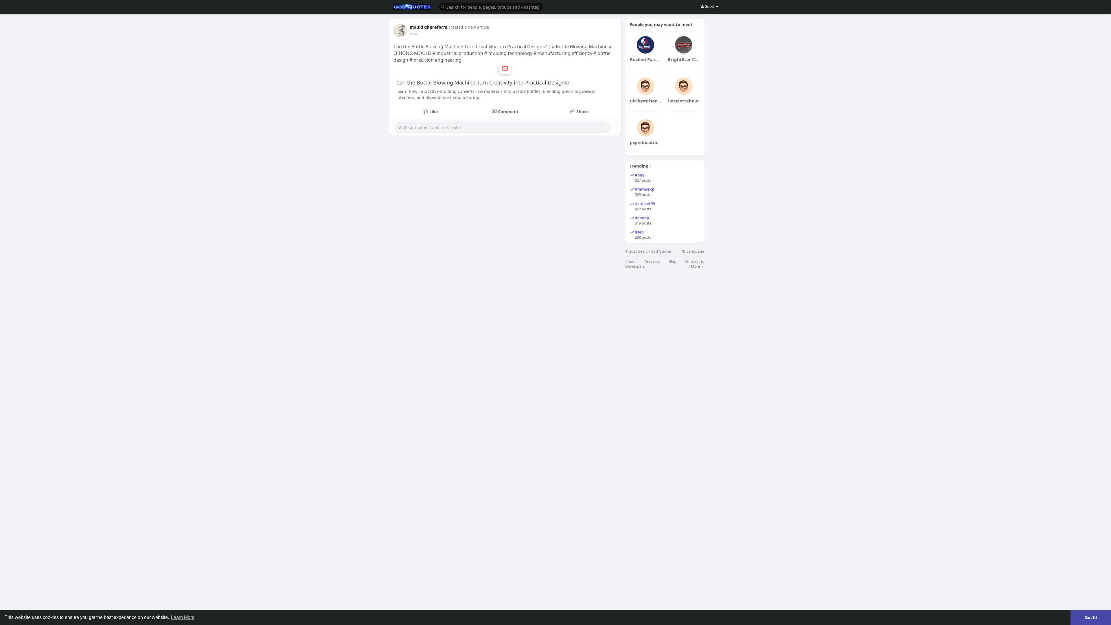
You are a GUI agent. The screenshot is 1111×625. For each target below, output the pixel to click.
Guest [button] (709, 6)
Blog (672, 262)
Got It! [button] (1091, 617)
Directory (652, 262)
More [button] (696, 266)
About (630, 262)
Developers (635, 266)
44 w (413, 33)
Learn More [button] (182, 617)
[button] (491, 6)
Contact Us (694, 262)
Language (695, 251)
